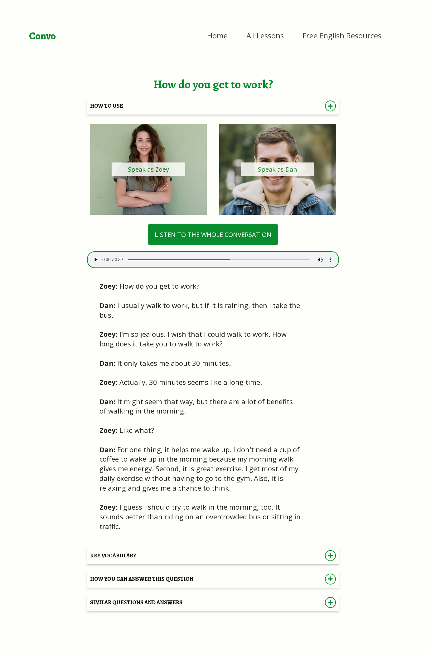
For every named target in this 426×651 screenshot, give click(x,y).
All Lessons (265, 35)
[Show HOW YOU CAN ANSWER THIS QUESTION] (330, 579)
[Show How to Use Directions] (330, 105)
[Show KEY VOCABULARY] (330, 555)
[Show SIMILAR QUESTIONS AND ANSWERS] (330, 602)
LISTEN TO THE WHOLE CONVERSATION (213, 234)
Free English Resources (342, 35)
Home (217, 35)
